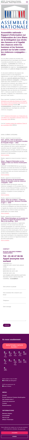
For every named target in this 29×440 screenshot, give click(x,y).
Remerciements (6, 405)
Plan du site (5, 417)
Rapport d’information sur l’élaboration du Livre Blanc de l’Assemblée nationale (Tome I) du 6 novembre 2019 (14, 117)
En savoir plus (21, 429)
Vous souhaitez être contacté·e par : (13, 292)
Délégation (14, 103)
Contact (4, 403)
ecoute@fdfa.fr (14, 278)
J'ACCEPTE (14, 432)
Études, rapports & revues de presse (14, 29)
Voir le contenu (5, 155)
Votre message (7, 306)
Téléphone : (6, 300)
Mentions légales (7, 413)
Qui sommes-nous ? (8, 399)
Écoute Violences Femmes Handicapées (13, 397)
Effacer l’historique (7, 419)
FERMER (14, 436)
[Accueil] (12, 2)
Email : (5, 294)
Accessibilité (6, 415)
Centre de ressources (8, 401)
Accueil (4, 395)
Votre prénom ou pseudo (9, 286)
